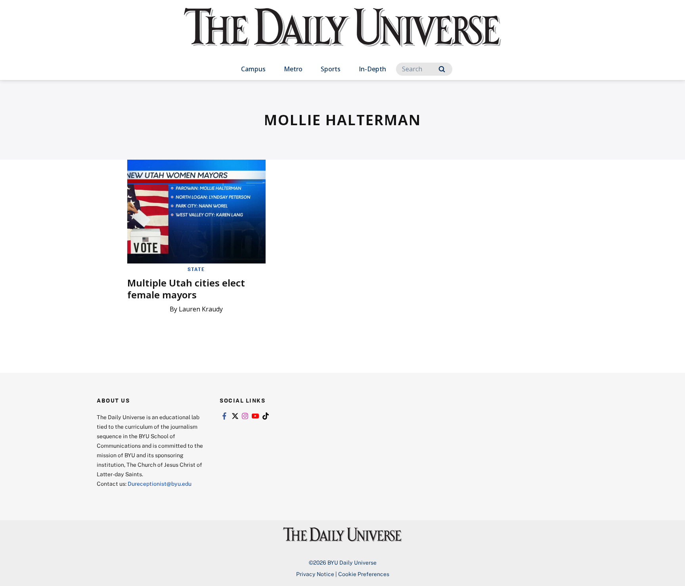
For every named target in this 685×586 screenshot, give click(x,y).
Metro (293, 69)
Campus (253, 69)
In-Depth (372, 69)
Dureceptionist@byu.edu (159, 483)
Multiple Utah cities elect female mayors (186, 288)
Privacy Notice (315, 574)
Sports (331, 69)
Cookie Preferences (363, 574)
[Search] (442, 69)
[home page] (342, 35)
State (196, 269)
